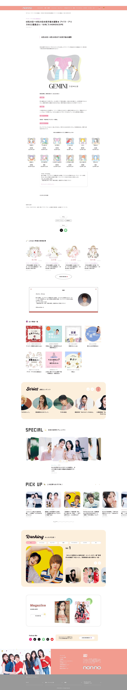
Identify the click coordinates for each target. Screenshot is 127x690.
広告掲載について (63, 662)
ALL (31, 542)
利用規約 (61, 659)
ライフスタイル (74, 542)
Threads (47, 639)
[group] (44, 564)
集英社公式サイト (63, 666)
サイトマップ (62, 655)
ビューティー (52, 542)
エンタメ (85, 542)
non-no (92, 667)
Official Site (39, 307)
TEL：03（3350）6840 (46, 178)
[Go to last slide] (88, 389)
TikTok (34, 639)
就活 (63, 542)
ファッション (41, 542)
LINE (65, 230)
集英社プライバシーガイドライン (66, 661)
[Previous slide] (60, 461)
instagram (30, 639)
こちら (93, 662)
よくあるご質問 (63, 657)
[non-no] (27, 8)
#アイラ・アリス (59, 220)
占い (96, 542)
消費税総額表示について (64, 664)
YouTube (52, 639)
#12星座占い (68, 220)
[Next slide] (92, 389)
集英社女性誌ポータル (64, 668)
